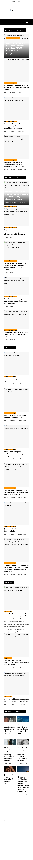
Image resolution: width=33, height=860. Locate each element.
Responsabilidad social (10, 206)
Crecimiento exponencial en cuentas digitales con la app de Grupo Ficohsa (16, 334)
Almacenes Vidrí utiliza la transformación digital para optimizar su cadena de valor (14, 164)
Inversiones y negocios (13, 38)
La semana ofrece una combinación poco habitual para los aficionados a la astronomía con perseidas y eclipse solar (23, 783)
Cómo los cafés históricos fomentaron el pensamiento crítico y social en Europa (16, 663)
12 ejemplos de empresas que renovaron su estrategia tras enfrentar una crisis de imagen (14, 232)
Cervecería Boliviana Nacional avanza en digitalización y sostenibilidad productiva (14, 126)
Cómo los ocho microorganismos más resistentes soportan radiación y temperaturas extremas (16, 492)
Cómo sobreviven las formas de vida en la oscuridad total (22, 729)
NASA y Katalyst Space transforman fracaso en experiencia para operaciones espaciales (16, 454)
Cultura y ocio (8, 611)
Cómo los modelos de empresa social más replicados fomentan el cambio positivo (15, 301)
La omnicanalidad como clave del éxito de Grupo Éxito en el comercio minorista (16, 87)
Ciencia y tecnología (10, 376)
